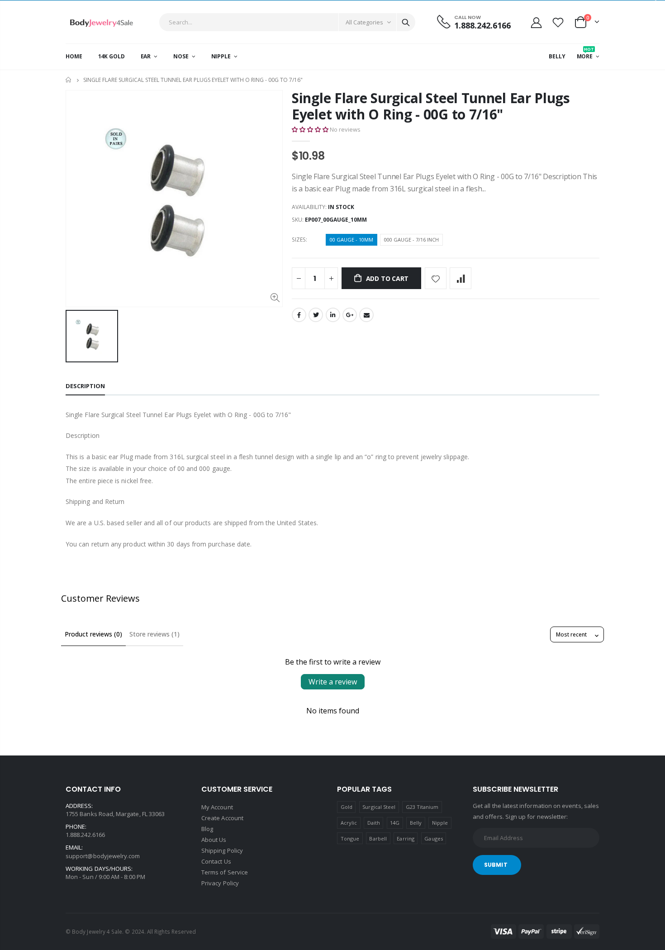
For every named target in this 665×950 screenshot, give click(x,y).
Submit (496, 865)
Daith (373, 822)
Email (366, 315)
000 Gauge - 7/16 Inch (411, 239)
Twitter (316, 315)
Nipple (440, 822)
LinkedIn (333, 315)
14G (394, 822)
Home (69, 80)
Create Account (222, 818)
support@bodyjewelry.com (103, 856)
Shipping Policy (222, 850)
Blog (207, 829)
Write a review (333, 682)
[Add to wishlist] (435, 278)
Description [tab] (85, 386)
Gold (346, 806)
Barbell (377, 838)
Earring (405, 838)
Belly (416, 822)
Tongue (350, 838)
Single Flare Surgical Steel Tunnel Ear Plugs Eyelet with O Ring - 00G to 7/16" (431, 106)
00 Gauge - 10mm (351, 239)
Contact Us (216, 861)
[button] (310, 129)
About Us (214, 840)
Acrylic (349, 822)
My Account (217, 807)
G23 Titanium (422, 806)
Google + (349, 315)
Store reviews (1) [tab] (154, 634)
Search (405, 22)
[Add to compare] (460, 278)
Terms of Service (224, 872)
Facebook (299, 315)
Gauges (433, 838)
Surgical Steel (378, 806)
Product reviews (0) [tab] (93, 634)
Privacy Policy (220, 883)
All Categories (364, 22)
